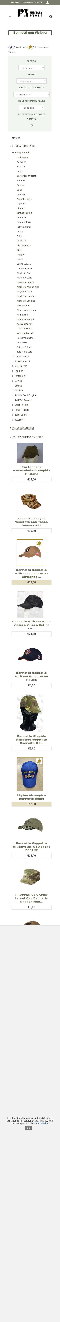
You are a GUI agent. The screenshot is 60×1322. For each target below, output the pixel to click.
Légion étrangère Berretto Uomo (31, 797)
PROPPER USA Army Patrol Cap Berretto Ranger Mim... (31, 898)
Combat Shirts (24, 222)
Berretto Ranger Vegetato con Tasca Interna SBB (31, 522)
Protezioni (20, 376)
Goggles (21, 254)
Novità (16, 138)
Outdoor (19, 390)
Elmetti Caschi (22, 361)
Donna (20, 231)
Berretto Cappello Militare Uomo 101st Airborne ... (31, 573)
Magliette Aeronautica (28, 287)
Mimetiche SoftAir (26, 319)
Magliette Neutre (25, 282)
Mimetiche (22, 314)
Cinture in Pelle (24, 213)
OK (28, 1128)
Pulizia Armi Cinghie (25, 395)
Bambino (21, 162)
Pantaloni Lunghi (25, 333)
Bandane (21, 166)
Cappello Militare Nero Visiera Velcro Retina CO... (31, 625)
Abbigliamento (22, 152)
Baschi (20, 171)
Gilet (19, 250)
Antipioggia (22, 157)
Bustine (21, 185)
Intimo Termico (24, 268)
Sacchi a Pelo (21, 405)
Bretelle (21, 180)
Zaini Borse (21, 414)
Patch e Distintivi (23, 427)
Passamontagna (25, 338)
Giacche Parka (24, 245)
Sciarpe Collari (24, 347)
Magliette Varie (24, 277)
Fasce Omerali (24, 227)
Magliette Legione (26, 301)
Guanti (20, 259)
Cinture (20, 208)
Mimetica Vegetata (26, 310)
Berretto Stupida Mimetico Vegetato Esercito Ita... (31, 740)
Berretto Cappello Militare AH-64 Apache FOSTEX (31, 847)
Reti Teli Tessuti (23, 400)
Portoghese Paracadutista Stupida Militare (31, 470)
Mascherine (23, 305)
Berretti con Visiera (26, 176)
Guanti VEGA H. (24, 264)
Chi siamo (15, 2)
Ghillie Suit (22, 240)
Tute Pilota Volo (24, 352)
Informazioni (42, 1123)
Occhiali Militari (24, 324)
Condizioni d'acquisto (32, 2)
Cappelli (21, 203)
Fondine (19, 371)
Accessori (19, 419)
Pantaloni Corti (24, 328)
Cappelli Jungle (24, 199)
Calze (19, 190)
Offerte (18, 385)
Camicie (21, 194)
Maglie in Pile (23, 273)
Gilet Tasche (21, 366)
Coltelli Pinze (22, 356)
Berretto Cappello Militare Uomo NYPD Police (31, 676)
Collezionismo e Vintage (27, 437)
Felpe (19, 236)
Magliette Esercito (26, 296)
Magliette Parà (24, 291)
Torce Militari (22, 410)
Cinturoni (21, 217)
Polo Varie (22, 342)
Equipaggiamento (23, 146)
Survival (19, 381)
